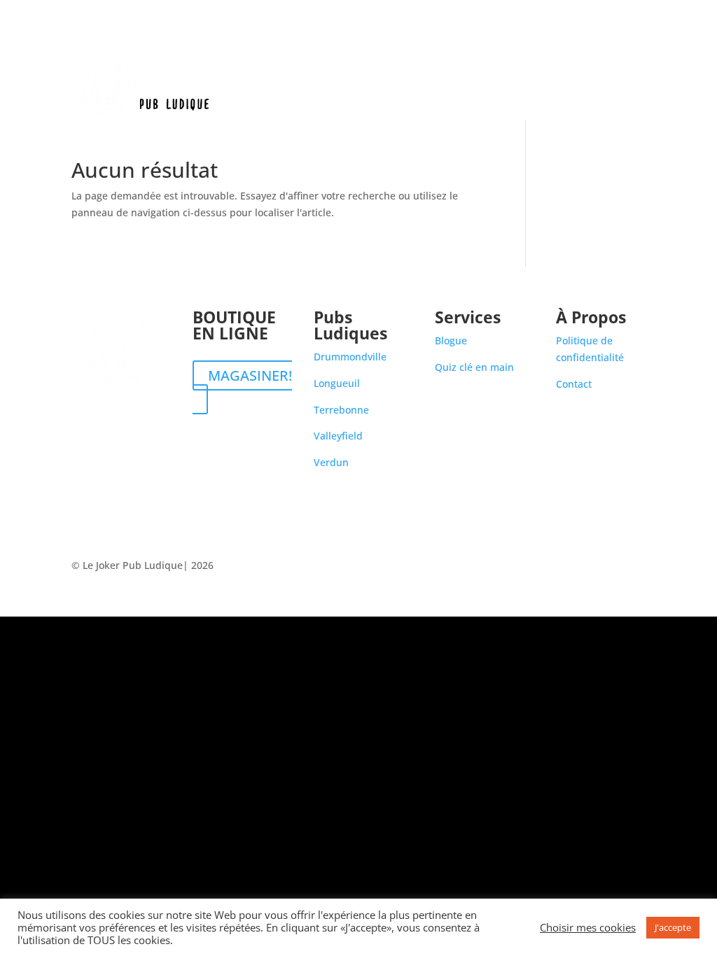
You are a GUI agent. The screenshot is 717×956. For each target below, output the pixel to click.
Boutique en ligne (405, 89)
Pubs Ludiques (498, 89)
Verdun (331, 462)
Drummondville (350, 356)
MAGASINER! (250, 375)
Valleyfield (338, 435)
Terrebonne (341, 409)
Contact (628, 89)
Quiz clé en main (474, 367)
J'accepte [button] (673, 927)
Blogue (578, 89)
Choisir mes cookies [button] (588, 927)
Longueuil (337, 383)
